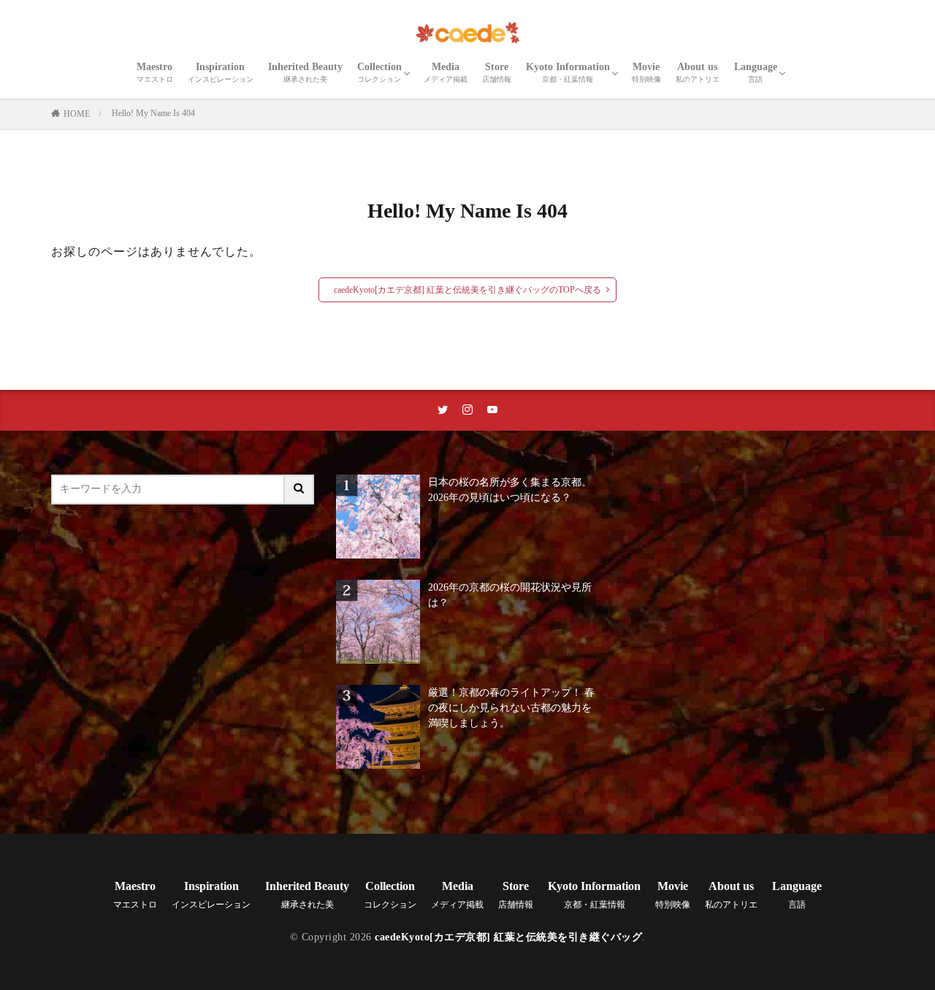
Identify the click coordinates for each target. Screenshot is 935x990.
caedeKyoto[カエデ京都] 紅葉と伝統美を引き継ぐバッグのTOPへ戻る (467, 290)
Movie (646, 72)
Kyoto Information (568, 72)
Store (496, 72)
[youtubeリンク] (492, 410)
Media (446, 72)
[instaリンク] (467, 410)
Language (755, 72)
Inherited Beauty (305, 72)
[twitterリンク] (442, 410)
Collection (379, 72)
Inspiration (220, 72)
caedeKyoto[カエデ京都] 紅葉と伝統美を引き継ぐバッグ (508, 937)
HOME (77, 114)
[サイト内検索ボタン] (299, 489)
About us (698, 72)
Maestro (155, 72)
